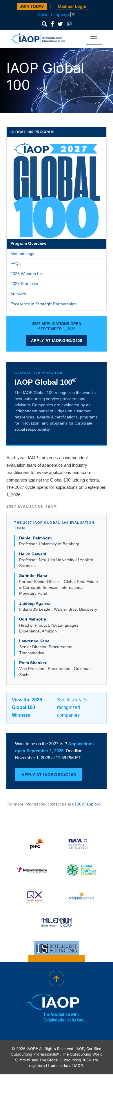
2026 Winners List (26, 273)
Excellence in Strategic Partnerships (43, 304)
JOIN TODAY (32, 6)
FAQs (15, 263)
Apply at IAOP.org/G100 (56, 340)
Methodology (22, 253)
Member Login (72, 6)
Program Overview (28, 243)
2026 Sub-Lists (24, 283)
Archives (18, 293)
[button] (44, 24)
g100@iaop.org (86, 804)
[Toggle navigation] (94, 38)
